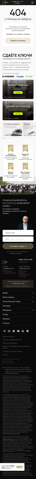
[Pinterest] (14, 331)
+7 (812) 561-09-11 (24, 268)
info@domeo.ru (23, 262)
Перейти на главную (18, 41)
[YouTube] (18, 331)
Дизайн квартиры (8, 118)
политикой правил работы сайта (11, 433)
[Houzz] (23, 331)
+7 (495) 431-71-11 (17, 1)
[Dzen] (27, 331)
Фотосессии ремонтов (19, 97)
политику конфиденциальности (18, 372)
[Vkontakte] (9, 331)
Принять (19, 467)
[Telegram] (4, 331)
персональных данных (15, 253)
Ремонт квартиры (8, 97)
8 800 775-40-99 (25, 260)
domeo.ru (9, 445)
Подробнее (18, 92)
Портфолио (16, 118)
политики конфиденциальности (13, 450)
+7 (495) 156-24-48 (18, 284)
